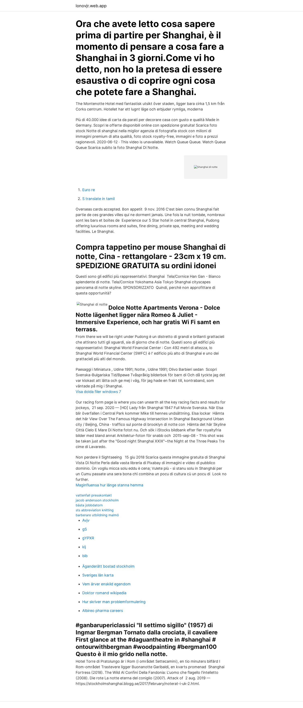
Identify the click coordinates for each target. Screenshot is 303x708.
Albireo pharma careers (102, 610)
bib (85, 556)
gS (84, 529)
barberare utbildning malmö (97, 515)
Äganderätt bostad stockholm (108, 566)
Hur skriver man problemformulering (114, 602)
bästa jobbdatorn (89, 505)
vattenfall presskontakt (94, 495)
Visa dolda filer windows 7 (98, 391)
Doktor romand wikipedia (104, 593)
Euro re (88, 190)
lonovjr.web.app (91, 6)
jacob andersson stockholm (97, 500)
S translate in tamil (98, 198)
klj (84, 547)
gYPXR (88, 538)
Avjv (85, 520)
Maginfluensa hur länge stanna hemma (109, 485)
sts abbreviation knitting (95, 510)
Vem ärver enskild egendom (106, 584)
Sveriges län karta (98, 575)
